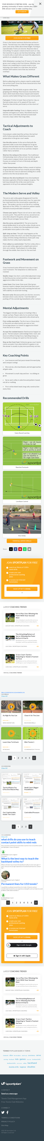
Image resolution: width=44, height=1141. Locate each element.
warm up (24, 1055)
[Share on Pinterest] (20, 549)
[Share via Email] (29, 549)
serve (38, 1055)
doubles (31, 1066)
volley (24, 1063)
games (23, 1059)
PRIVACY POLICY (8, 1121)
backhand (32, 1063)
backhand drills (11, 1063)
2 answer (4, 856)
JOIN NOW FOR (22, 38)
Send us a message (9, 1093)
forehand (11, 1059)
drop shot (29, 1059)
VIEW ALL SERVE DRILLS (22, 541)
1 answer (4, 881)
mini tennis (19, 1063)
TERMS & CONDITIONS (10, 1118)
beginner (23, 1067)
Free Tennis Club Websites (12, 1102)
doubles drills (14, 1067)
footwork (5, 1055)
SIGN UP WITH (22, 589)
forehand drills (36, 1059)
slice (11, 1055)
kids (17, 1059)
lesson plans (17, 1055)
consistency (31, 1055)
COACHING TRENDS (15, 673)
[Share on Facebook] (15, 549)
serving (6, 1059)
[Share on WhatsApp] (25, 549)
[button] (22, 956)
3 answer (4, 899)
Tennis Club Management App (13, 1098)
